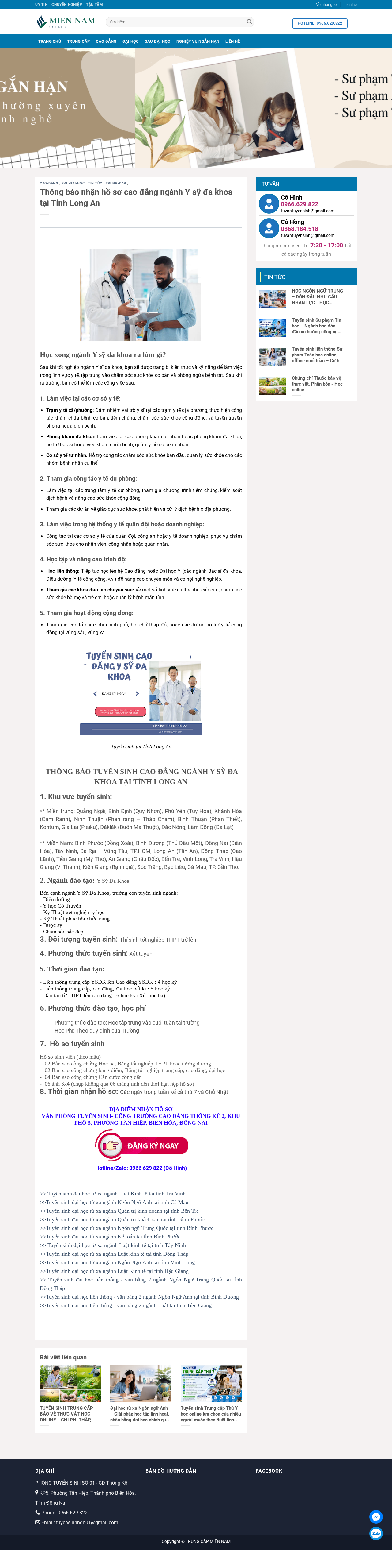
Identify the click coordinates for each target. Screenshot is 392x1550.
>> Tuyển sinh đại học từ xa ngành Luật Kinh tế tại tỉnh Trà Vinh (113, 1194)
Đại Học (131, 41)
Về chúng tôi (326, 4)
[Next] (376, 108)
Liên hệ (350, 4)
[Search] (249, 22)
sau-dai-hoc (74, 183)
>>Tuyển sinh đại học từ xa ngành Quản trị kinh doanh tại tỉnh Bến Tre (119, 1211)
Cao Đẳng (106, 41)
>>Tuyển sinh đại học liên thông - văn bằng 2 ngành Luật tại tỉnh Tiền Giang (126, 1305)
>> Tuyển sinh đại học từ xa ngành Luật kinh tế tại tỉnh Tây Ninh (113, 1245)
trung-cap (116, 183)
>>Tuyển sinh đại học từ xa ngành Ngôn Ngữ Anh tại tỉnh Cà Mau (114, 1202)
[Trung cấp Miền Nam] (65, 21)
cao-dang (49, 183)
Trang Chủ (49, 41)
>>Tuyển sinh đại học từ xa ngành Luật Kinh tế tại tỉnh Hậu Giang (114, 1271)
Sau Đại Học (158, 41)
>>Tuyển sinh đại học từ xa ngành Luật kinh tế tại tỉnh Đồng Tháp (114, 1254)
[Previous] (15, 108)
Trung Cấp (78, 41)
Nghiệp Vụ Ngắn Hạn (198, 41)
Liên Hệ (232, 41)
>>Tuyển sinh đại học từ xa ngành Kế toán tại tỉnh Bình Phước (110, 1237)
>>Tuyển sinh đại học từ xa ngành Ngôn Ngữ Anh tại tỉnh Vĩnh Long (117, 1262)
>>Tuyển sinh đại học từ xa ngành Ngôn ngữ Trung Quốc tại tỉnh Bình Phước (126, 1228)
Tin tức (95, 183)
